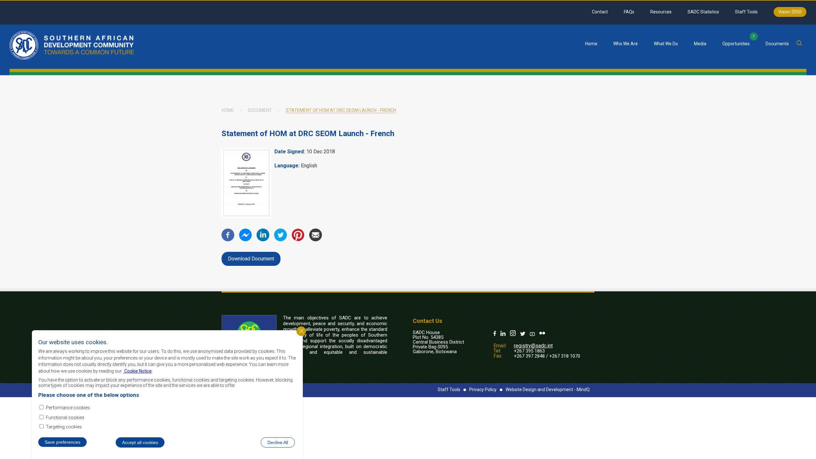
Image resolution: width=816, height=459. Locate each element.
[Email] (315, 240)
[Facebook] (228, 240)
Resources (661, 11)
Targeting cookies (64, 426)
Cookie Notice (137, 370)
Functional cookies (65, 417)
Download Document (251, 259)
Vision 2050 (790, 11)
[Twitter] (280, 240)
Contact (600, 11)
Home (591, 43)
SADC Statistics (703, 11)
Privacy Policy (483, 389)
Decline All (277, 442)
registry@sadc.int (533, 346)
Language (286, 166)
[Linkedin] (263, 240)
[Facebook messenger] (245, 240)
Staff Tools (746, 11)
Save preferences (62, 442)
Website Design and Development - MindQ (548, 389)
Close (301, 331)
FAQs (629, 11)
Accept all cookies (140, 442)
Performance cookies (68, 407)
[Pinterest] (298, 240)
